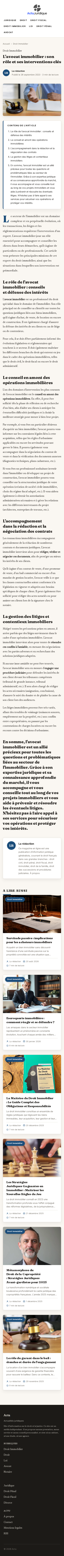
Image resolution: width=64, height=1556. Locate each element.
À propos (35, 873)
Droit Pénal (44, 26)
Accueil (6, 44)
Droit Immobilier (15, 26)
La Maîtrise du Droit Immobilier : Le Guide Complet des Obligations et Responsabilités (29, 1102)
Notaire (8, 1472)
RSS (6, 1533)
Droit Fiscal (38, 20)
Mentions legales (13, 1528)
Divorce (8, 1503)
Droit (23, 20)
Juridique (10, 20)
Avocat (8, 32)
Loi (31, 26)
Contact (8, 1522)
